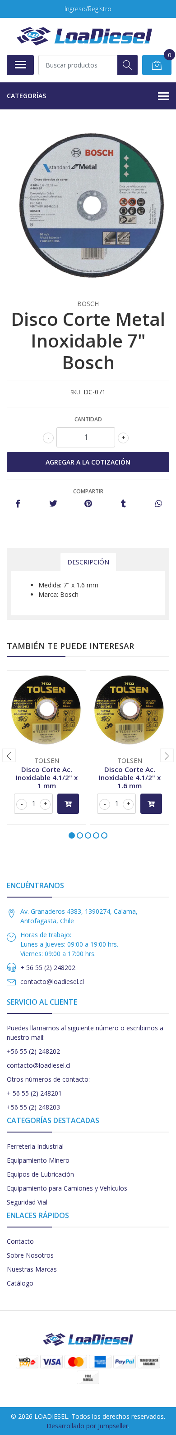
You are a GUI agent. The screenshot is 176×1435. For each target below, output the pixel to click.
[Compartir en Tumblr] (123, 504)
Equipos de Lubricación (40, 1174)
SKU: (76, 392)
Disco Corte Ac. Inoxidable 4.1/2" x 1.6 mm (130, 777)
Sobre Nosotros (30, 1255)
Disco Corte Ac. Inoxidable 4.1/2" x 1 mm (47, 777)
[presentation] (9, 755)
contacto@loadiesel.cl (52, 981)
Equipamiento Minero (38, 1160)
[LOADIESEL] (84, 36)
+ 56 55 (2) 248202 (47, 967)
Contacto (20, 1241)
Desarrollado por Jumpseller (87, 1425)
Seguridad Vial (27, 1202)
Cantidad (88, 419)
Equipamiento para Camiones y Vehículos (67, 1188)
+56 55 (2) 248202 (33, 1051)
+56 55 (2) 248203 (33, 1107)
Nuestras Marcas (32, 1269)
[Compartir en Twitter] (53, 504)
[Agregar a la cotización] (68, 804)
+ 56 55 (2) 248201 (34, 1093)
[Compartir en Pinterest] (88, 504)
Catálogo (20, 1283)
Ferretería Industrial (35, 1146)
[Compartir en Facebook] (18, 504)
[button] (72, 835)
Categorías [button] (26, 95)
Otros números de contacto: (48, 1079)
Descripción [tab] (88, 562)
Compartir (88, 491)
